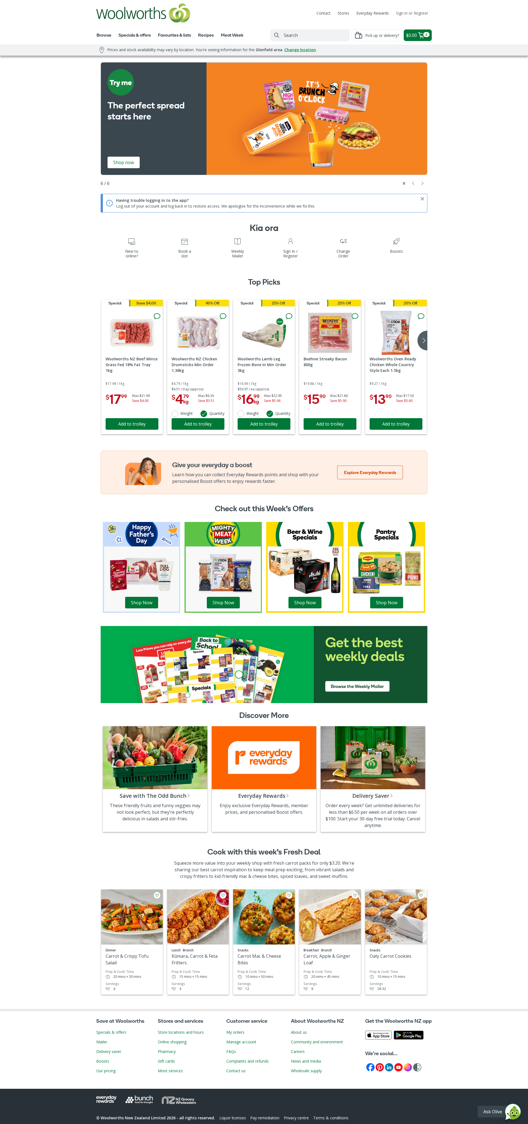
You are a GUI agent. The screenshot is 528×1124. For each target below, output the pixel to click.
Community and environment (317, 1041)
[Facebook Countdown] (370, 1066)
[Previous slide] (413, 183)
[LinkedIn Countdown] (389, 1066)
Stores (343, 13)
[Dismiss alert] (422, 198)
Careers (298, 1051)
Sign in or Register (412, 13)
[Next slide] (422, 183)
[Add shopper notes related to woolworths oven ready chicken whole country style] (421, 316)
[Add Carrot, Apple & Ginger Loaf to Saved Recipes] (355, 895)
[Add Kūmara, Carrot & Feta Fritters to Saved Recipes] (223, 895)
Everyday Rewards (372, 13)
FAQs (231, 1051)
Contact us (236, 1070)
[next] (422, 340)
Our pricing (106, 1070)
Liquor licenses (232, 1117)
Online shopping (172, 1041)
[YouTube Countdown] (398, 1066)
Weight (186, 413)
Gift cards (166, 1061)
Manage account (241, 1041)
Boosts (102, 1061)
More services (170, 1070)
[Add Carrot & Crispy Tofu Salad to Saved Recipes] (157, 895)
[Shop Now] (141, 567)
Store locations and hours (181, 1032)
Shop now (123, 162)
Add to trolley (132, 424)
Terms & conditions (330, 1117)
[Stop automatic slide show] (404, 183)
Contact (324, 13)
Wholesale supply (306, 1070)
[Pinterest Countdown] (380, 1066)
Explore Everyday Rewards (370, 472)
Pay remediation (264, 1117)
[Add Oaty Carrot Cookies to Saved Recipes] (421, 895)
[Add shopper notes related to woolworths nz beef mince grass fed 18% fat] (157, 316)
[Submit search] (276, 35)
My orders (235, 1032)
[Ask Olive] (513, 1113)
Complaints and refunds (247, 1061)
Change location (300, 49)
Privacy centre (296, 1117)
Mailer (101, 1041)
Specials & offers (111, 1032)
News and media (306, 1061)
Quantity (216, 413)
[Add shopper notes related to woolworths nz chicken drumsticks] (223, 316)
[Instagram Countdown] (408, 1066)
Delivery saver (108, 1051)
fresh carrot (285, 863)
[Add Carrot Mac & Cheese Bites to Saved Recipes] (289, 895)
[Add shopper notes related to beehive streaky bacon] (355, 316)
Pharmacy (167, 1051)
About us (299, 1032)
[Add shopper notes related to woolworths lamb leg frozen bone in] (289, 316)
